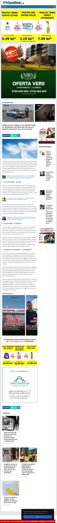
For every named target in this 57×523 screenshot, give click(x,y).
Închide (37, 517)
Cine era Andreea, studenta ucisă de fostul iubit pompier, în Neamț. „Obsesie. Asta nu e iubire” (49, 158)
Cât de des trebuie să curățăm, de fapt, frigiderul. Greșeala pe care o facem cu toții (10, 500)
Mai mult (46, 513)
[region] (37, 514)
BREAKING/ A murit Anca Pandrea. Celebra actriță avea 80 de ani (49, 195)
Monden (5, 132)
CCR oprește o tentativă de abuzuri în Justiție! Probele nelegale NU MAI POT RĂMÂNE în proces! (20, 199)
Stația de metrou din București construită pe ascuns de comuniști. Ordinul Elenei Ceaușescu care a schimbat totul (10, 437)
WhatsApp (34, 521)
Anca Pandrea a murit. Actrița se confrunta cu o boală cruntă (50, 176)
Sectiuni (4, 6)
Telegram (43, 521)
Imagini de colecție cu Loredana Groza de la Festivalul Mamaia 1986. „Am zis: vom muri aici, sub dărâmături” (10, 468)
